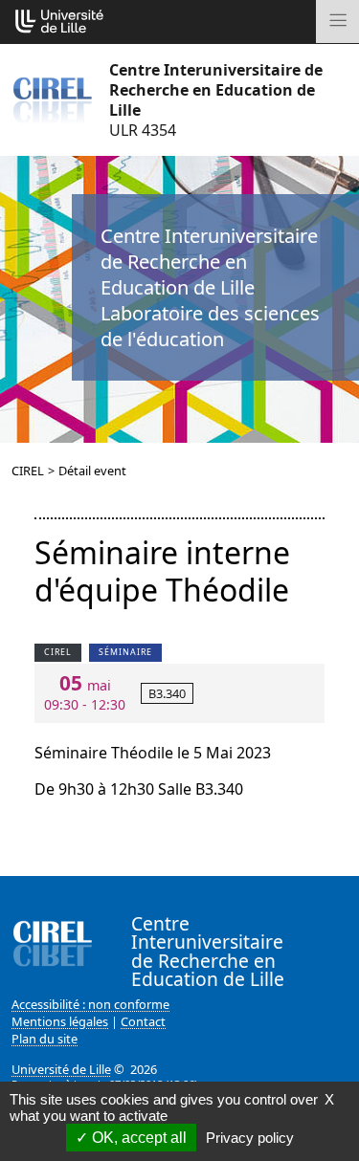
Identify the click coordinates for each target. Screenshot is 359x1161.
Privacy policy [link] (250, 1137)
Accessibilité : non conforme (90, 1004)
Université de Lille (61, 1069)
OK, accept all (137, 1137)
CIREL (27, 470)
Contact (143, 1021)
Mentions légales (59, 1021)
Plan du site (44, 1038)
